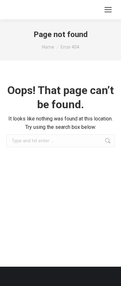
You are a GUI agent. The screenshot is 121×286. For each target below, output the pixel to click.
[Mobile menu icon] (108, 9)
